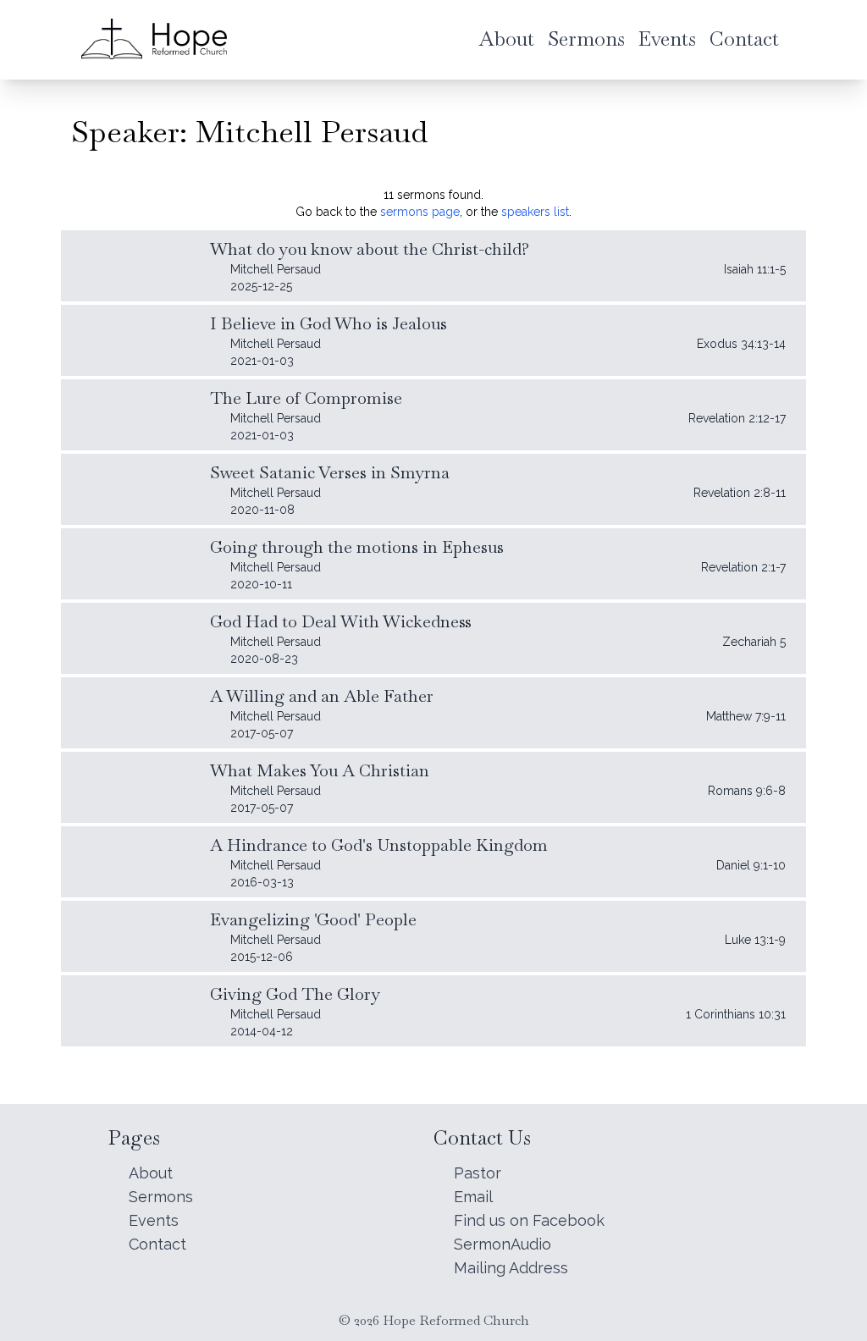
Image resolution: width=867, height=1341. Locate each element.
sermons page (420, 211)
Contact (157, 1244)
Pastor (477, 1173)
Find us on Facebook (529, 1220)
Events (154, 1220)
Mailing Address (511, 1268)
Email (473, 1197)
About (151, 1173)
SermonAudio (502, 1244)
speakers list (535, 211)
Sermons (161, 1197)
